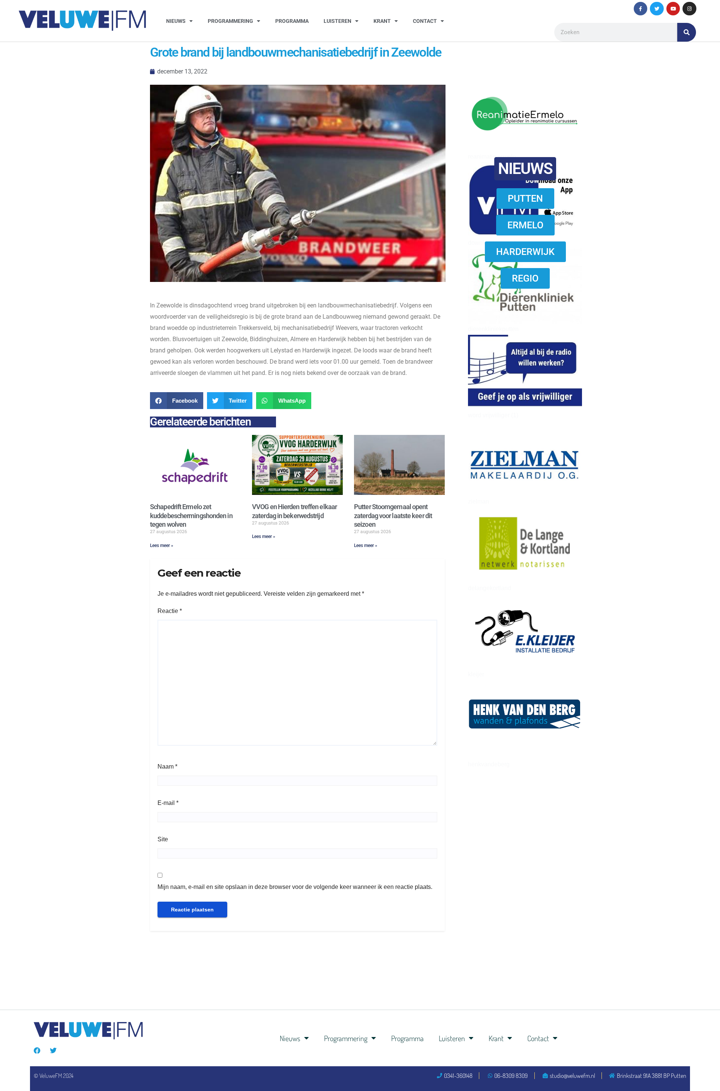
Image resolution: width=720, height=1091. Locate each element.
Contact (425, 21)
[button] (176, 400)
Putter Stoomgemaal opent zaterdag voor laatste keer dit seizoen (393, 515)
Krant (382, 21)
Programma (292, 21)
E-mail (168, 803)
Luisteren (337, 21)
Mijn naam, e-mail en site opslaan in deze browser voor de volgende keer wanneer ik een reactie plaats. (295, 887)
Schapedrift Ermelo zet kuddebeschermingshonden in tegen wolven (191, 515)
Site (163, 839)
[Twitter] (656, 8)
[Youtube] (673, 8)
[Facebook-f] (640, 8)
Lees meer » (161, 545)
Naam (167, 766)
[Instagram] (689, 8)
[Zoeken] (686, 32)
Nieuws (176, 21)
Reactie (170, 611)
